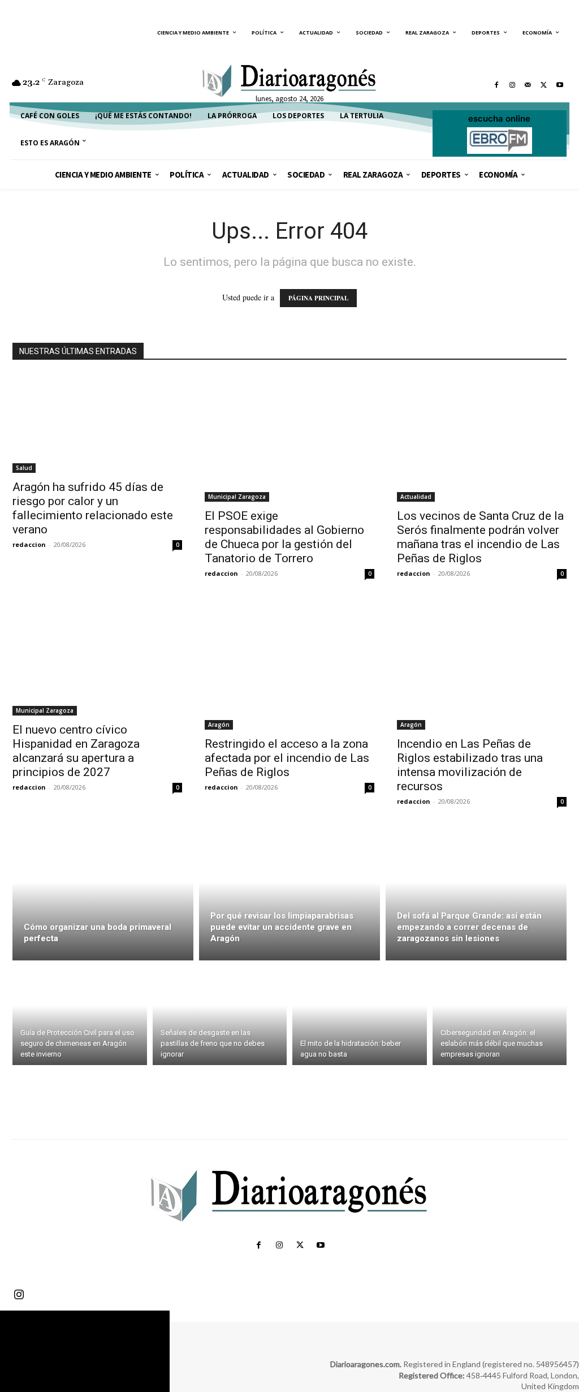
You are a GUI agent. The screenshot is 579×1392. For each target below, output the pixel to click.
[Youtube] (560, 85)
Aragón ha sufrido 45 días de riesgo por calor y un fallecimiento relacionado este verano (92, 508)
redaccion (29, 544)
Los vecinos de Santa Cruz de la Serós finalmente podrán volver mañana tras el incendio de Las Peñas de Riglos (480, 537)
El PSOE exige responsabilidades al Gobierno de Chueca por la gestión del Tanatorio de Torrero (284, 537)
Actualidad (415, 497)
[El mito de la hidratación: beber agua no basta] (359, 1015)
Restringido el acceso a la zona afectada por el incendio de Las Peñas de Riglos (287, 758)
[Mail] (528, 85)
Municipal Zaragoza (237, 497)
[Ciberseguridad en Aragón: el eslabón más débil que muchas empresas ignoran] (500, 1015)
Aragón (219, 725)
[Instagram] (512, 85)
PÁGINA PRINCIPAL (318, 298)
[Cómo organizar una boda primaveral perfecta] (102, 895)
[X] (544, 85)
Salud (24, 468)
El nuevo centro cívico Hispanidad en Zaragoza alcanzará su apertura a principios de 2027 (76, 751)
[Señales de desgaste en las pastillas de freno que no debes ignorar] (220, 1015)
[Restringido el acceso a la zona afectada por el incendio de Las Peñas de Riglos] (289, 666)
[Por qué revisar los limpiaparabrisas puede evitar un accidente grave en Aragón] (289, 895)
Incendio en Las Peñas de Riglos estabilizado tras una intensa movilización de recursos (470, 765)
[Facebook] (496, 85)
